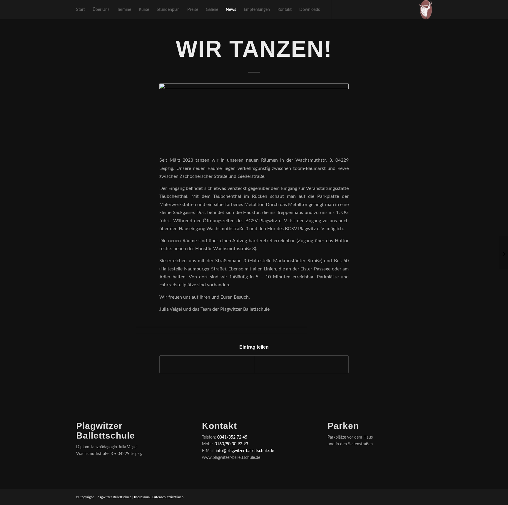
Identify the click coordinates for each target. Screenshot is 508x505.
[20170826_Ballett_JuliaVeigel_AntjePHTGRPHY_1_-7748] (254, 116)
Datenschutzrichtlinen (167, 497)
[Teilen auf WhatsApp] (301, 364)
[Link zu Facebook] (340, 9)
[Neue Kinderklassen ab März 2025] (503, 252)
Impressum (142, 497)
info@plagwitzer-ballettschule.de (245, 451)
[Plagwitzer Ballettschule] (425, 9)
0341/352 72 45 (232, 437)
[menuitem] (80, 9)
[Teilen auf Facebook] (207, 364)
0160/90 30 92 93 (231, 444)
